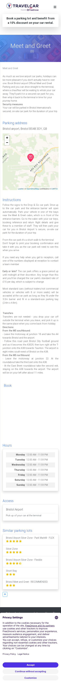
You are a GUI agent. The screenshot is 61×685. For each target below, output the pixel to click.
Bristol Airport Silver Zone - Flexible (24, 560)
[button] (5, 594)
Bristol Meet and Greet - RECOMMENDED (27, 582)
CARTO (54, 188)
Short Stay (11, 571)
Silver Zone (12, 549)
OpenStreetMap (33, 188)
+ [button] (7, 138)
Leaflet (20, 188)
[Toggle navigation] (55, 7)
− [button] (7, 143)
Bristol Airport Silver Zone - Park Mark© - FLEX (30, 538)
